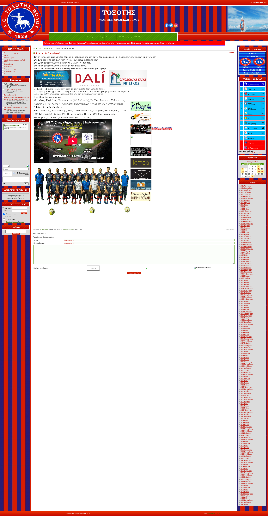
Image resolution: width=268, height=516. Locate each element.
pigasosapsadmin (68, 229)
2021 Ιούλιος (245, 425)
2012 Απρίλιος (245, 203)
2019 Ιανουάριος (246, 372)
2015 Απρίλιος (245, 278)
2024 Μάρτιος (245, 485)
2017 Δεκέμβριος (246, 345)
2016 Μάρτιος (245, 301)
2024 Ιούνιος (245, 492)
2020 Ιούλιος (245, 408)
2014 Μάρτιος (245, 251)
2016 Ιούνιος (245, 307)
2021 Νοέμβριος (246, 433)
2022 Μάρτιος (245, 441)
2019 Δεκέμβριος (246, 395)
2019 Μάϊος (244, 381)
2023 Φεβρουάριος (247, 462)
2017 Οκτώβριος (246, 341)
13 (53, 48)
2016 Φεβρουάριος (247, 299)
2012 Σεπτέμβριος (247, 213)
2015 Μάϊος (244, 280)
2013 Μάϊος (244, 230)
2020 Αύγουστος (246, 410)
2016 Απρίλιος (245, 303)
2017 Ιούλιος (245, 334)
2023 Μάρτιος (245, 464)
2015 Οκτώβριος (246, 291)
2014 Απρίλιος (245, 253)
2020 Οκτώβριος (246, 414)
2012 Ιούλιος (245, 209)
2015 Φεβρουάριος (247, 274)
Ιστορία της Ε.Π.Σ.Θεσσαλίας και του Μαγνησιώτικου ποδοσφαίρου (16, 98)
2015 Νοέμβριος (246, 293)
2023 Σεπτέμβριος (247, 473)
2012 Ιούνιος (245, 207)
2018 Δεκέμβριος (246, 370)
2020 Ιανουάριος (246, 397)
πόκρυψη (12, 219)
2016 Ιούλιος (245, 309)
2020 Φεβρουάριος (247, 399)
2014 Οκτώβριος (246, 265)
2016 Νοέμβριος (246, 318)
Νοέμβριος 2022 (252, 162)
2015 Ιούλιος (245, 284)
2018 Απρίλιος (245, 353)
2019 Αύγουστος (246, 387)
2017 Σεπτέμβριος (247, 339)
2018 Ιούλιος (245, 360)
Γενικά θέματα (9, 95)
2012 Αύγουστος (246, 211)
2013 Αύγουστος (246, 236)
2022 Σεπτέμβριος (247, 452)
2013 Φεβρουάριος (247, 223)
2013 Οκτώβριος (246, 240)
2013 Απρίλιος (245, 228)
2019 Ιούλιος (245, 385)
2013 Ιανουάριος (246, 221)
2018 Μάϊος (244, 355)
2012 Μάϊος (244, 205)
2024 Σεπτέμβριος (247, 494)
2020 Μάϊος (244, 404)
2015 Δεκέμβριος (246, 295)
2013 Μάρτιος (245, 226)
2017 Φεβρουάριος (247, 324)
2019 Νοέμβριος (246, 393)
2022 (40, 48)
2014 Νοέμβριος (246, 267)
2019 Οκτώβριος (246, 391)
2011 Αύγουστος (246, 186)
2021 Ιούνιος (245, 422)
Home (35, 48)
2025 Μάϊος (244, 498)
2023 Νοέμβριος (246, 477)
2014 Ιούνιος (245, 257)
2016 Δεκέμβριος (246, 320)
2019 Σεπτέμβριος (247, 389)
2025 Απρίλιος (245, 496)
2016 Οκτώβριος (246, 316)
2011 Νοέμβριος (246, 192)
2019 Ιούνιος (245, 383)
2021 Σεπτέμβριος (247, 429)
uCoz (219, 513)
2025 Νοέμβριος (246, 502)
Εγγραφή (121, 37)
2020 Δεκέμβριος (246, 418)
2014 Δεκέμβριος (246, 270)
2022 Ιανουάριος (246, 437)
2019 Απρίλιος (245, 378)
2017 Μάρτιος (245, 326)
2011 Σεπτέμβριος (247, 188)
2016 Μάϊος (244, 305)
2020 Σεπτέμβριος (247, 412)
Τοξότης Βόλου (9, 84)
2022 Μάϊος (244, 445)
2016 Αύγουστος (246, 311)
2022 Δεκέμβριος (246, 458)
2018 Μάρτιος (245, 351)
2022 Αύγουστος (246, 450)
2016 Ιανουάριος (246, 297)
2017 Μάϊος (244, 330)
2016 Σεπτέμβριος (247, 314)
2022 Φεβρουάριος (247, 439)
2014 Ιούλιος (245, 259)
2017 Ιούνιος (245, 332)
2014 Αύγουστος (246, 261)
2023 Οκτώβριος (246, 475)
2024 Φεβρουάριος (247, 483)
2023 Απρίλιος (245, 466)
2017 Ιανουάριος (246, 322)
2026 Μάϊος (244, 504)
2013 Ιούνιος (245, 232)
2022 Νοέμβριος (246, 456)
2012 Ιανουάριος (246, 196)
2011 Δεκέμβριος (246, 194)
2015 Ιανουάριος (246, 272)
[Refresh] (28, 166)
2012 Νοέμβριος (246, 217)
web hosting (211, 513)
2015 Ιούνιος (245, 282)
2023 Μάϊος (244, 469)
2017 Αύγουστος (246, 337)
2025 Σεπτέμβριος (247, 500)
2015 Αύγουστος (246, 286)
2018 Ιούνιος (245, 358)
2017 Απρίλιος (245, 328)
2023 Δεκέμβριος (246, 479)
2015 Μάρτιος (245, 276)
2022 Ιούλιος (245, 448)
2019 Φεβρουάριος (247, 374)
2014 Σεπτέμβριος (247, 263)
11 (259, 169)
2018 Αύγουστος (246, 362)
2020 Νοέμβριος (246, 416)
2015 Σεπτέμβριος (247, 288)
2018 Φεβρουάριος (247, 349)
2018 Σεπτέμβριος (247, 364)
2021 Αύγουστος (246, 427)
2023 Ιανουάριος (246, 460)
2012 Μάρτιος (245, 200)
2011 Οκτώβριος (246, 190)
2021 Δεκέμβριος (246, 435)
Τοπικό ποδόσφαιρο (11, 89)
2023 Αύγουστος (246, 471)
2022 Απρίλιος (245, 443)
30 (252, 176)
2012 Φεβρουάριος (247, 198)
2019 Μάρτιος (245, 376)
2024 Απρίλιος (245, 487)
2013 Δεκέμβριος (246, 244)
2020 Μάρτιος (245, 401)
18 (259, 171)
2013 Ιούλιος (245, 234)
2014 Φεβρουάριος (247, 249)
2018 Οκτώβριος (246, 366)
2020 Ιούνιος (245, 406)
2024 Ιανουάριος (246, 481)
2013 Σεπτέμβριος (247, 238)
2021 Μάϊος (244, 420)
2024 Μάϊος (244, 489)
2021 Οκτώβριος (246, 431)
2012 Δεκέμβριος (246, 219)
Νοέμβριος (47, 48)
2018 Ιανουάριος (246, 347)
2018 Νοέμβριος (246, 368)
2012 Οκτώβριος (246, 215)
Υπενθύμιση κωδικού (12, 222)
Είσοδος (137, 37)
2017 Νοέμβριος (246, 343)
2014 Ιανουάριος (246, 247)
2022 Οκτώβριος (246, 454)
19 (262, 171)
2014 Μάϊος (244, 255)
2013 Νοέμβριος (246, 242)
